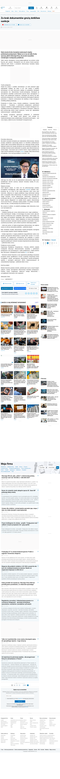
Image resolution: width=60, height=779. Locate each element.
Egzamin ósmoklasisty (15, 743)
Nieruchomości (43, 11)
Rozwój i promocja (4, 739)
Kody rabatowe (52, 738)
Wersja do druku (8, 283)
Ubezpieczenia (13, 722)
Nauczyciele (13, 738)
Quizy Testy (44, 233)
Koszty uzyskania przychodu (48, 221)
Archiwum (51, 736)
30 (56, 243)
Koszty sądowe (45, 203)
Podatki (6, 469)
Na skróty (51, 733)
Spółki (16, 466)
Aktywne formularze (49, 198)
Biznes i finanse (33, 720)
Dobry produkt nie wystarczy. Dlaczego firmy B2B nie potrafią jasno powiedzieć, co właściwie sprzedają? (48, 152)
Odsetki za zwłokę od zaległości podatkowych (49, 215)
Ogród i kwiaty (52, 725)
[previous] (12, 685)
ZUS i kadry (3, 724)
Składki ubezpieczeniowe (44, 738)
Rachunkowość (4, 721)
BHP (11, 725)
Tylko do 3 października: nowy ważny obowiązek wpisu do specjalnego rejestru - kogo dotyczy (50, 159)
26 (47, 243)
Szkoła (12, 736)
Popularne (45, 129)
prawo (22, 151)
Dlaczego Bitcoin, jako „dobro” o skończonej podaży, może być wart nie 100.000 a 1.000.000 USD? (49, 132)
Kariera (35, 749)
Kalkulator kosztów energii (47, 183)
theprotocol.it (51, 742)
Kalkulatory (47, 171)
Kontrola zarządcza (46, 205)
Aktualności (14, 14)
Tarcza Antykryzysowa (5, 471)
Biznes (16, 11)
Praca (21, 725)
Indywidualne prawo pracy (15, 720)
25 (45, 243)
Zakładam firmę (10, 466)
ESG (13, 471)
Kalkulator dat (45, 195)
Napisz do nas (21, 283)
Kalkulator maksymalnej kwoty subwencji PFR (48, 191)
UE (26, 252)
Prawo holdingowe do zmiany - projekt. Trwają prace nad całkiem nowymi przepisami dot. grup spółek (49, 142)
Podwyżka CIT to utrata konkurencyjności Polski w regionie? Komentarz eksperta (49, 146)
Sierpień (53, 240)
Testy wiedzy (13, 745)
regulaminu (20, 698)
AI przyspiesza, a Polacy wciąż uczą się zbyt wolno (49, 166)
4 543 (24, 685)
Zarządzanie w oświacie (15, 740)
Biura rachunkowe (43, 718)
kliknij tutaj (26, 706)
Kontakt (42, 749)
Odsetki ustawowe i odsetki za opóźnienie (48, 212)
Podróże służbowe (43, 739)
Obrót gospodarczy (4, 722)
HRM (11, 727)
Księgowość (7, 11)
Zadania (2, 738)
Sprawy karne (22, 721)
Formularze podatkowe (53, 740)
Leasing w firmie (4, 468)
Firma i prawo (44, 284)
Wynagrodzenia (13, 721)
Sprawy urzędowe (23, 724)
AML (40, 729)
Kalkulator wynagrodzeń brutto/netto (49, 178)
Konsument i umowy (24, 722)
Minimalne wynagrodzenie (44, 736)
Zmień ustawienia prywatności (21, 749)
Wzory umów (51, 739)
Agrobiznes (12, 469)
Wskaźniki (47, 209)
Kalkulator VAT (32, 738)
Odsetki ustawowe (43, 740)
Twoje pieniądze (33, 11)
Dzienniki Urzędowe (24, 738)
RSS (39, 749)
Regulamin (31, 749)
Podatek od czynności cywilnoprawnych (47, 226)
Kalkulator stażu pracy (34, 740)
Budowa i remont (52, 724)
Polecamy (43, 378)
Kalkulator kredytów (46, 185)
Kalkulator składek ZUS (47, 187)
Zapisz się (20, 701)
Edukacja (49, 11)
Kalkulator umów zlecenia (47, 180)
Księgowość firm (4, 718)
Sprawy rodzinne (23, 720)
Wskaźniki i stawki (43, 733)
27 (49, 243)
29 (54, 243)
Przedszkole (13, 735)
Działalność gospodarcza (47, 200)
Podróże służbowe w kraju (47, 223)
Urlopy (12, 724)
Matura (12, 742)
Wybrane (55, 129)
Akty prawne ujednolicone (25, 742)
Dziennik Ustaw (23, 735)
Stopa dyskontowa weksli (47, 231)
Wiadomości (51, 720)
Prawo (27, 11)
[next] (28, 685)
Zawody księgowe (4, 725)
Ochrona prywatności (9, 749)
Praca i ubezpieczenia (26, 468)
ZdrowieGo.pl (51, 735)
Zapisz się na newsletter (33, 283)
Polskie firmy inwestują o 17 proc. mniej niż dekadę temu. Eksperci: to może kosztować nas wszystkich (49, 162)
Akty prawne (22, 733)
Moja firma (9, 14)
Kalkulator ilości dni (46, 194)
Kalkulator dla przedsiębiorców (48, 176)
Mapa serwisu (53, 749)
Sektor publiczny (22, 11)
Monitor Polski (22, 736)
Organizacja (3, 735)
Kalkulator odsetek (33, 739)
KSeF (53, 11)
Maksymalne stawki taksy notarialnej (47, 229)
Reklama (47, 749)
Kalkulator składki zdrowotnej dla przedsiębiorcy (49, 174)
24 (43, 243)
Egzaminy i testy (14, 739)
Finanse (25, 466)
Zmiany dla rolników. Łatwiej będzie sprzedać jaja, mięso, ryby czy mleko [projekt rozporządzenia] (49, 139)
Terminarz (47, 240)
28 (52, 243)
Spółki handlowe (45, 201)
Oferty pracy (51, 743)
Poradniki (24, 469)
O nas (2, 749)
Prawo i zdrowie (23, 728)
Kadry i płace (3, 740)
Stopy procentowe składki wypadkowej (47, 219)
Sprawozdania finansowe (44, 728)
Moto (38, 11)
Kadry (12, 11)
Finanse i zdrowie (33, 727)
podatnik (28, 189)
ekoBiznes (18, 469)
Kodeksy (21, 743)
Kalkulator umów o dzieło (47, 182)
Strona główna (3, 14)
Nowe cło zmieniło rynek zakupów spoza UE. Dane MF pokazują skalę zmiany (49, 136)
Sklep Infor (22, 727)
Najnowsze (50, 129)
